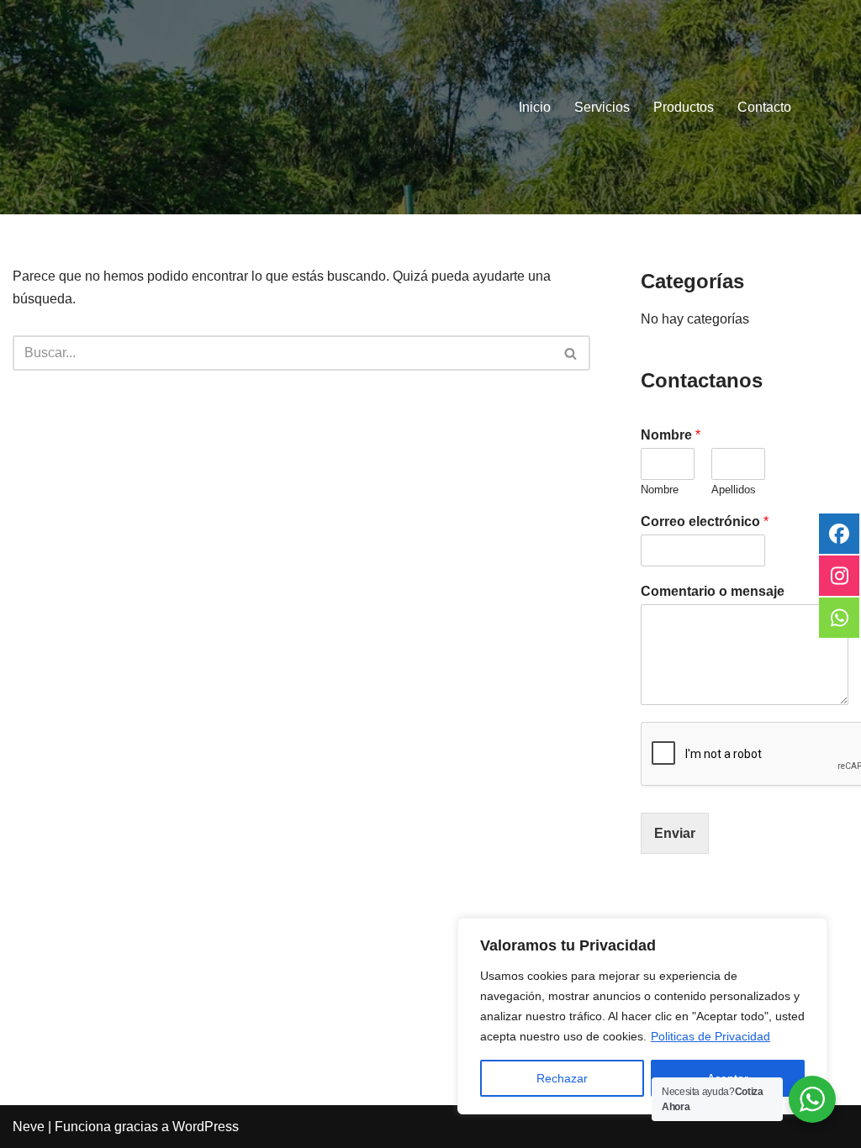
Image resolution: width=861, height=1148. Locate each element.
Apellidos (733, 489)
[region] (642, 1016)
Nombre (670, 435)
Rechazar (562, 1078)
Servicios (602, 107)
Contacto (764, 107)
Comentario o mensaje (712, 591)
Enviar (674, 833)
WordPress (205, 1126)
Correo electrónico (705, 521)
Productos (683, 107)
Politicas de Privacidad (710, 1036)
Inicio (535, 107)
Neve (29, 1126)
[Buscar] (571, 353)
